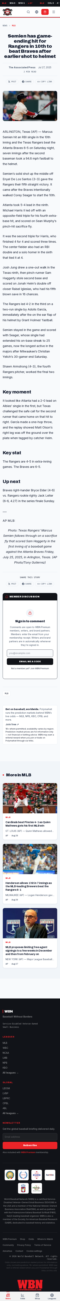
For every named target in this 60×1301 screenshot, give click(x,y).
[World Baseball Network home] (30, 1285)
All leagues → (11, 1072)
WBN (8, 1011)
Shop (22, 1239)
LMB (5, 1057)
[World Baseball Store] (45, 12)
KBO (5, 1067)
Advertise (7, 1251)
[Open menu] (53, 12)
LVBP (5, 1093)
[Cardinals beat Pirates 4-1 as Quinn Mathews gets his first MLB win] (30, 811)
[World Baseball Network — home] (7, 12)
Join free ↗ (12, 724)
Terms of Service (42, 1245)
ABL (5, 1108)
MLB (6, 693)
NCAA (6, 1052)
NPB (5, 1062)
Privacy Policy (24, 1245)
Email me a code (30, 661)
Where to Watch (45, 1239)
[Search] (28, 12)
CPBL (5, 1103)
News (5, 25)
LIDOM (6, 1088)
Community (8, 1245)
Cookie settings (34, 1251)
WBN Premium (28, 1152)
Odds (31, 1239)
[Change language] (36, 12)
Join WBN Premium (39, 668)
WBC (5, 1047)
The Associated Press (22, 67)
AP (7, 835)
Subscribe (30, 1145)
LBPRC (6, 1098)
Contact (19, 1251)
